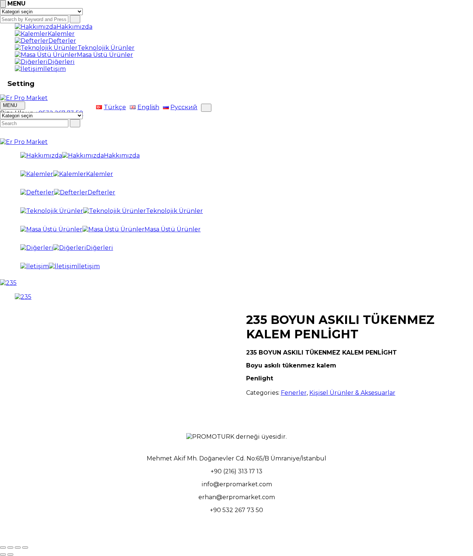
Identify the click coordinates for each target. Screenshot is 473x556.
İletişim (54, 68)
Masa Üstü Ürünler (105, 54)
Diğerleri (61, 61)
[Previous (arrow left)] (3, 554)
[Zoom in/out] (25, 547)
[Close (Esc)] (3, 547)
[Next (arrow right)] (10, 554)
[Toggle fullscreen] (18, 547)
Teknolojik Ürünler (106, 47)
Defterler (62, 40)
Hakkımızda (74, 26)
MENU (10, 105)
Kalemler (61, 33)
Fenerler (294, 392)
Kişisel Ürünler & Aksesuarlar (352, 392)
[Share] (10, 547)
